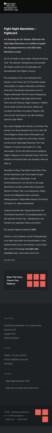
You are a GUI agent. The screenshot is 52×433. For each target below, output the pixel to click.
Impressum (10, 419)
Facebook (8, 363)
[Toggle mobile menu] (47, 4)
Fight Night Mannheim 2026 (17, 381)
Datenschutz (23, 419)
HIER (33, 229)
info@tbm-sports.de (19, 359)
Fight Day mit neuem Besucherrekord (22, 388)
